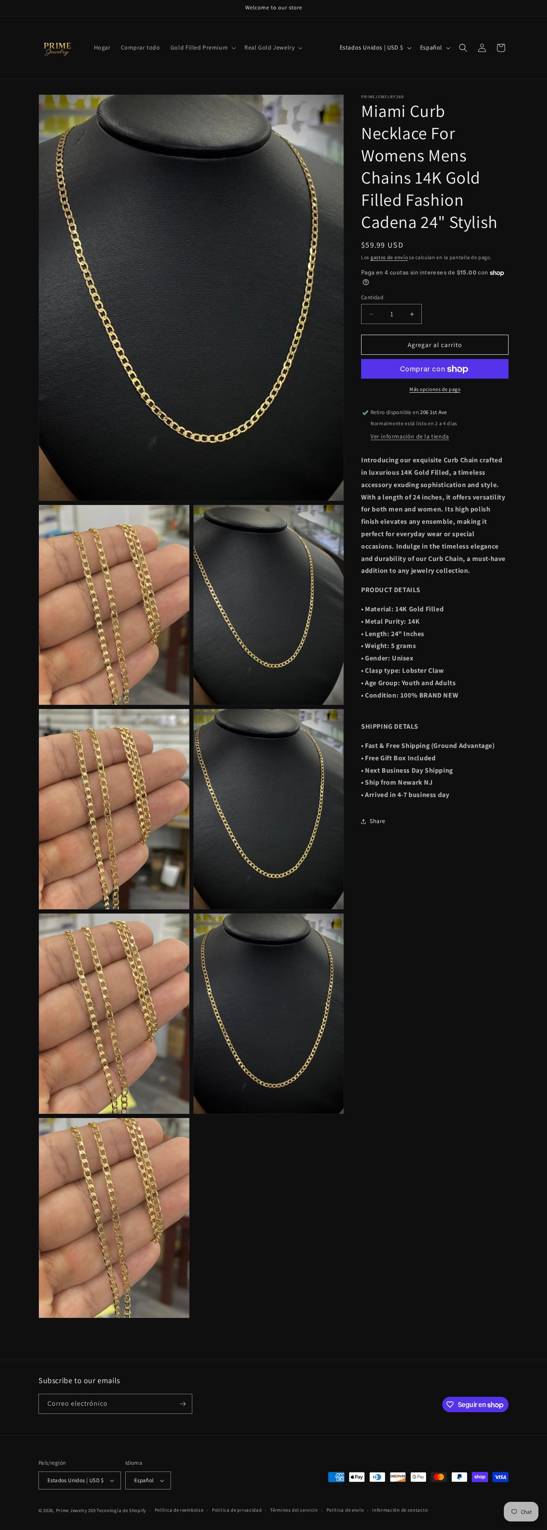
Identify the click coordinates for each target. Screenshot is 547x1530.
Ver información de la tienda (410, 436)
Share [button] (377, 821)
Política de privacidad (237, 1510)
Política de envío (345, 1510)
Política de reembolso (179, 1510)
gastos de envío (389, 257)
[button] (202, 47)
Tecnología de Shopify (121, 1510)
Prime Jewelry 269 (76, 1510)
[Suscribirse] (182, 1404)
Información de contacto (400, 1510)
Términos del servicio (294, 1510)
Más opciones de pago (434, 389)
